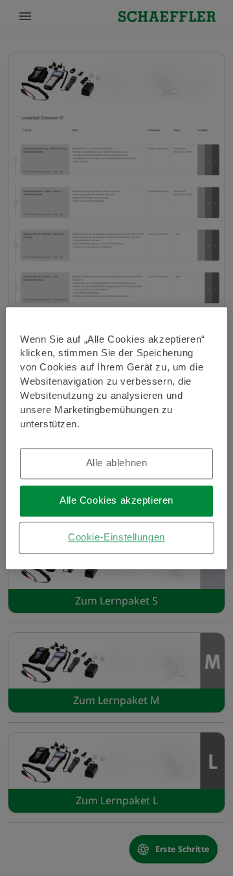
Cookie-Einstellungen (116, 537)
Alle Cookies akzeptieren (116, 500)
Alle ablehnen (117, 463)
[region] (116, 438)
